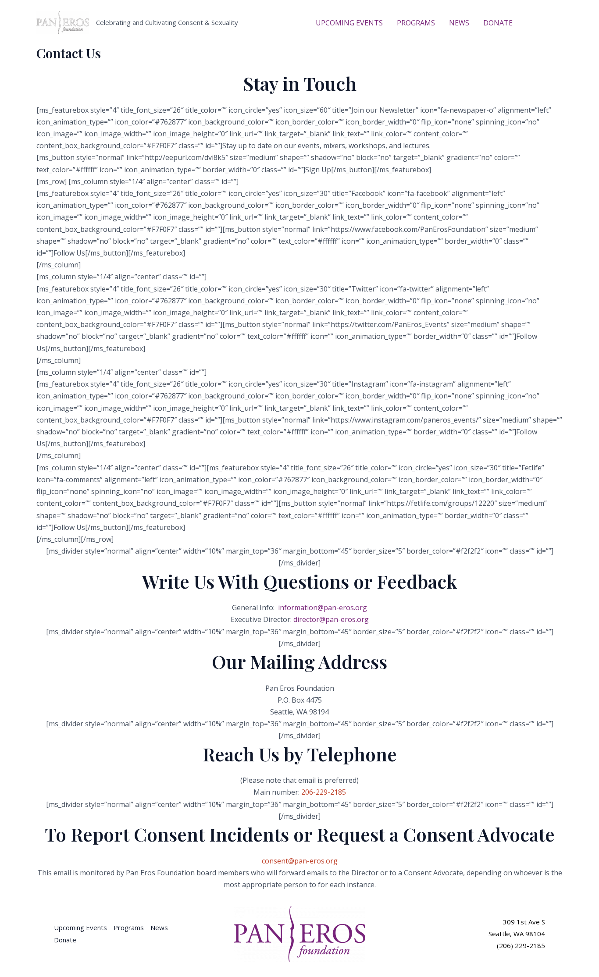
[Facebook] (532, 23)
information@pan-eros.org (322, 607)
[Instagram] (559, 23)
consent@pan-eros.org (300, 861)
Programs (129, 927)
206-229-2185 (323, 792)
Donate (65, 939)
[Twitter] (545, 23)
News (159, 927)
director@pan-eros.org (331, 619)
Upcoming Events (80, 927)
